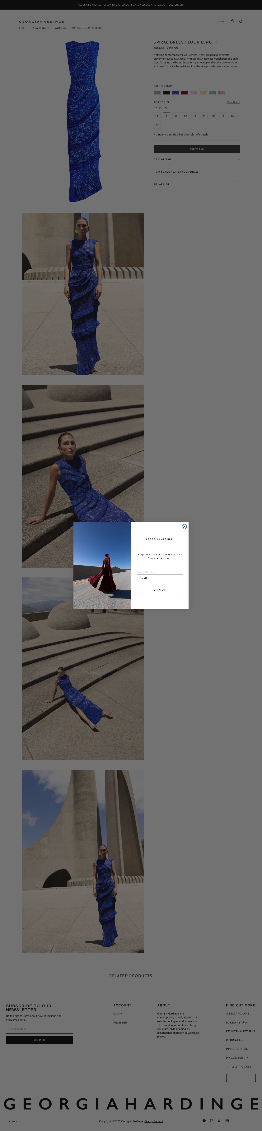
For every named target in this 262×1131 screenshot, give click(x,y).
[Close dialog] (184, 526)
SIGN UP (160, 589)
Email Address (146, 572)
